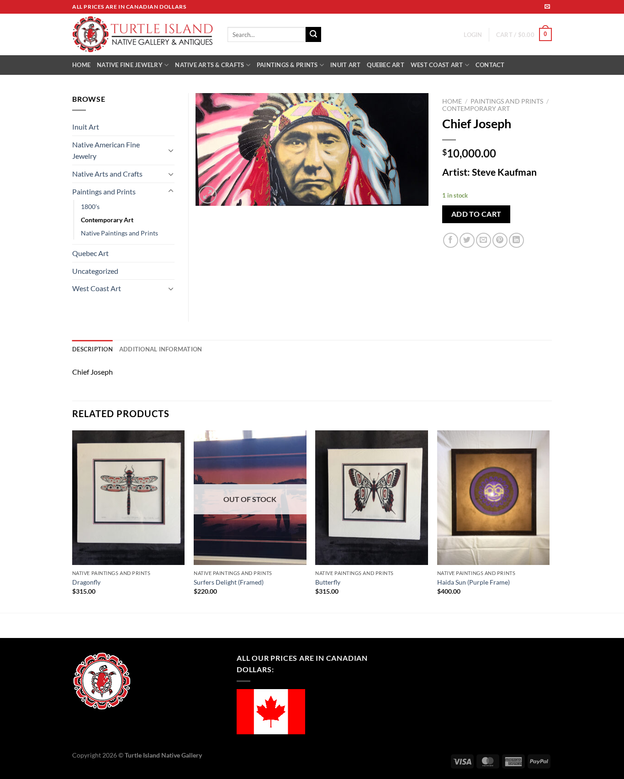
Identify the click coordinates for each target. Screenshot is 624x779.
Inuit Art (85, 126)
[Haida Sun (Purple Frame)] (493, 497)
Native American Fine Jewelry (106, 150)
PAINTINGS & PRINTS (287, 64)
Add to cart (476, 214)
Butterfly (327, 582)
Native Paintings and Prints (119, 233)
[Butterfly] (371, 497)
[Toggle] (171, 150)
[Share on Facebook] (450, 240)
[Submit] (313, 34)
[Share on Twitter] (467, 240)
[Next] (549, 520)
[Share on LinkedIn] (516, 240)
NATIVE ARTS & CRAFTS (209, 64)
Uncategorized (95, 271)
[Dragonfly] (128, 497)
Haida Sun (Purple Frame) (473, 582)
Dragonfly (86, 582)
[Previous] (72, 520)
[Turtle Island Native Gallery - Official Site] (143, 34)
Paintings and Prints (507, 101)
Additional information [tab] (160, 349)
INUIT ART (345, 64)
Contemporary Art (476, 108)
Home (452, 101)
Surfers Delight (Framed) (229, 582)
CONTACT (490, 64)
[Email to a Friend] (483, 240)
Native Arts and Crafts (107, 173)
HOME (81, 64)
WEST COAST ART (437, 64)
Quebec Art (90, 253)
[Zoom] (208, 195)
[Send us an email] (547, 7)
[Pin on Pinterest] (500, 240)
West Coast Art (96, 288)
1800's (90, 206)
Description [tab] (92, 349)
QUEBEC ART (385, 64)
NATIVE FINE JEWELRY (130, 64)
